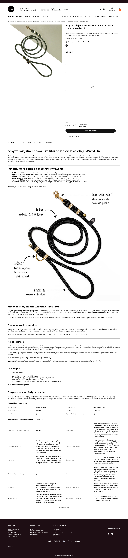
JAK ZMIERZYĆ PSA (37, 531)
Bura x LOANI (113, 16)
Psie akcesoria (36, 21)
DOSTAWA (11, 531)
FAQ (31, 529)
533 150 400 (44, 10)
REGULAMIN (34, 535)
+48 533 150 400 (58, 529)
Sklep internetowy (63, 555)
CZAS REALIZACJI (14, 529)
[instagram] (112, 534)
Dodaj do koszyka (91, 131)
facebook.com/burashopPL (62, 533)
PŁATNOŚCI (12, 533)
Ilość (66, 122)
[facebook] (109, 534)
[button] (104, 9)
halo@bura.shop (56, 10)
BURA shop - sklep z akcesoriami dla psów (19, 21)
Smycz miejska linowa (48, 21)
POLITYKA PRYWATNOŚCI (39, 533)
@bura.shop (57, 535)
